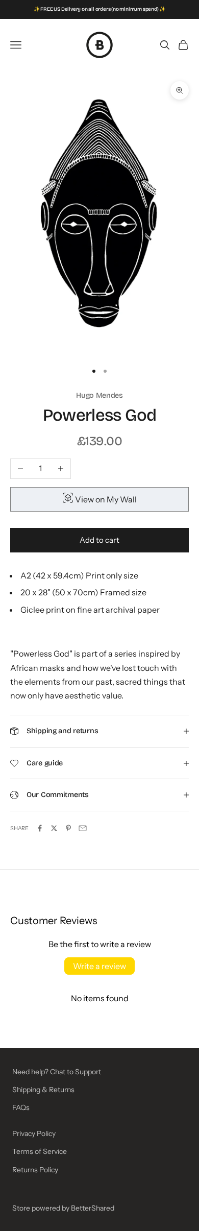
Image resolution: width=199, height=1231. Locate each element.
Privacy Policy (34, 1133)
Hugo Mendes (99, 395)
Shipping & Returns (43, 1089)
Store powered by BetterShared (63, 1208)
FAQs (21, 1107)
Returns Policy (35, 1169)
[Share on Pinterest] (68, 828)
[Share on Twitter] (54, 828)
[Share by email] (83, 828)
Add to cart (99, 540)
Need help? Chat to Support (56, 1071)
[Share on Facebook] (40, 828)
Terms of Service (39, 1151)
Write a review (99, 966)
